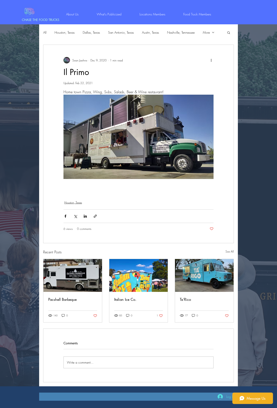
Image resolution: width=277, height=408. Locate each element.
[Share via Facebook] (65, 216)
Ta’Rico (185, 299)
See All (229, 251)
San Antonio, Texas (121, 32)
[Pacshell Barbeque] (72, 275)
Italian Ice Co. (125, 299)
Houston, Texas (65, 32)
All (44, 32)
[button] (229, 32)
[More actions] (211, 60)
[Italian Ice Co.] (138, 275)
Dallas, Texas (91, 32)
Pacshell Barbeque (62, 299)
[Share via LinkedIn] (85, 216)
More (206, 32)
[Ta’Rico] (204, 275)
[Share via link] (95, 216)
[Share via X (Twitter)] (75, 216)
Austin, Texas (150, 32)
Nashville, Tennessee (181, 32)
